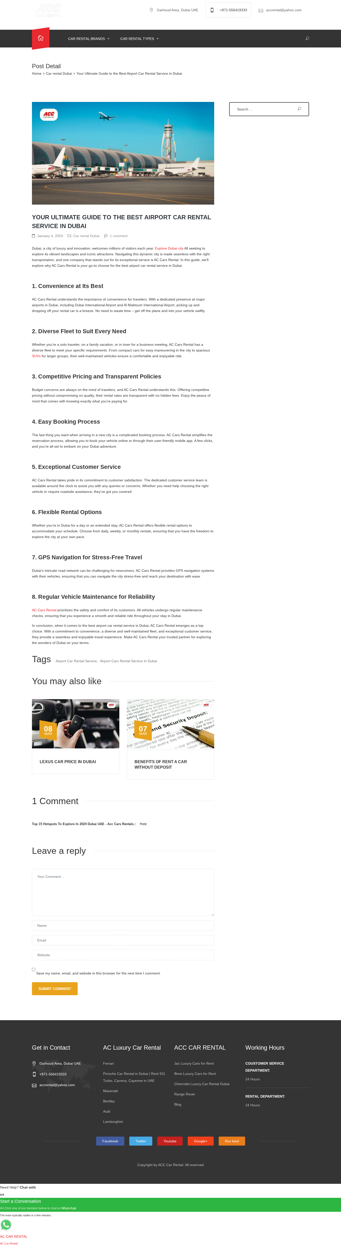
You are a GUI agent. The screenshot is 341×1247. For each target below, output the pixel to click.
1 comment (119, 236)
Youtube (170, 1141)
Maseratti (110, 1091)
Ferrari (108, 1063)
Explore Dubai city (169, 248)
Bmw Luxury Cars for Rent (195, 1074)
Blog (177, 1104)
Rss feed (232, 1141)
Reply (143, 823)
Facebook (110, 1141)
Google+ (200, 1141)
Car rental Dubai (59, 73)
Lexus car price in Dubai (68, 762)
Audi (106, 1111)
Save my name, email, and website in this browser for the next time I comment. (98, 973)
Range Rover (184, 1094)
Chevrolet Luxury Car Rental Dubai (201, 1084)
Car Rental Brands (87, 39)
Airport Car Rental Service (76, 661)
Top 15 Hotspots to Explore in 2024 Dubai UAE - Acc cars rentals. (83, 824)
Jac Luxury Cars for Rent (194, 1063)
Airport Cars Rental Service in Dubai (128, 661)
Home (36, 73)
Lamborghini (113, 1122)
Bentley (109, 1101)
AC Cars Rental (44, 610)
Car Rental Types (137, 39)
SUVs (36, 356)
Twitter (141, 1141)
